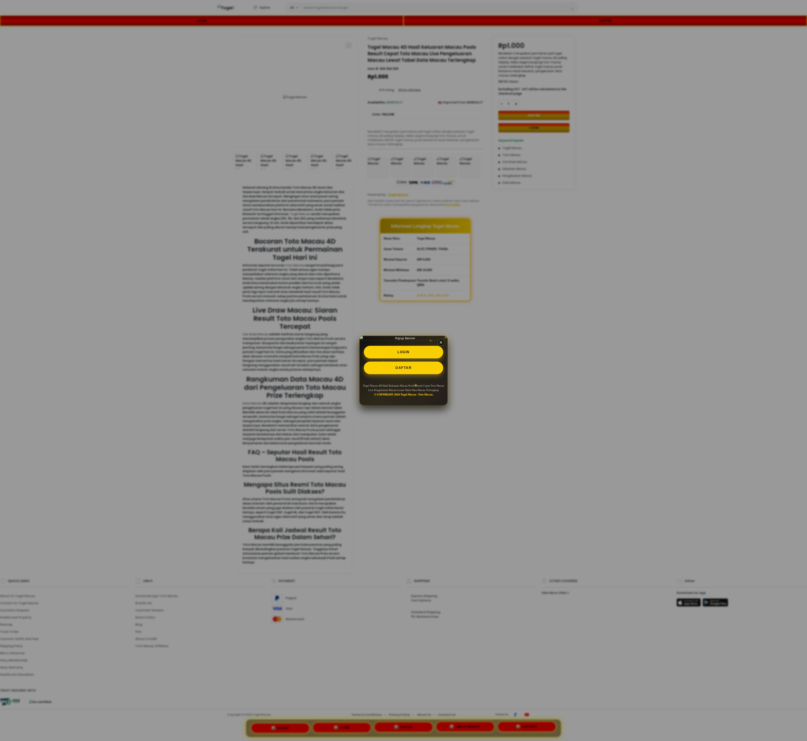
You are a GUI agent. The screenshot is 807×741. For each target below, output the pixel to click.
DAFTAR (403, 368)
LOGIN (403, 352)
